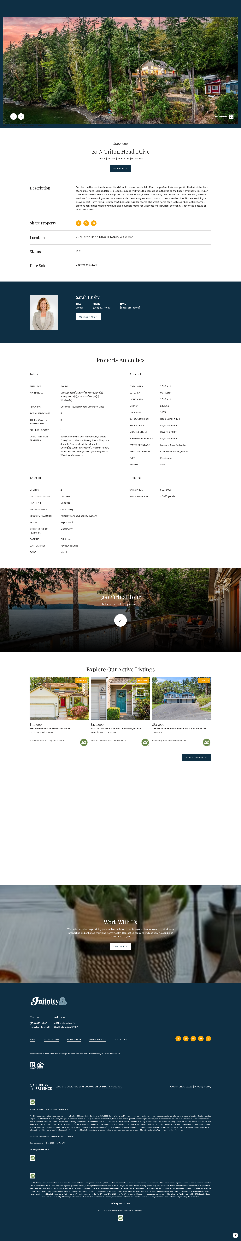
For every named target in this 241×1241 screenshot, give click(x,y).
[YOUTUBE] (201, 1038)
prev (13, 116)
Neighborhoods (97, 1039)
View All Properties (197, 757)
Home (32, 1039)
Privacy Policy (202, 1086)
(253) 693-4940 (101, 307)
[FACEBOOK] (178, 1038)
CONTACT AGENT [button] (88, 316)
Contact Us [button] (121, 946)
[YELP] (208, 1038)
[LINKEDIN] (193, 1038)
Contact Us (120, 1039)
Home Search (74, 1039)
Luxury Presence (112, 1086)
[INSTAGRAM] (186, 1038)
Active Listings (51, 1039)
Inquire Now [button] (121, 168)
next (21, 116)
